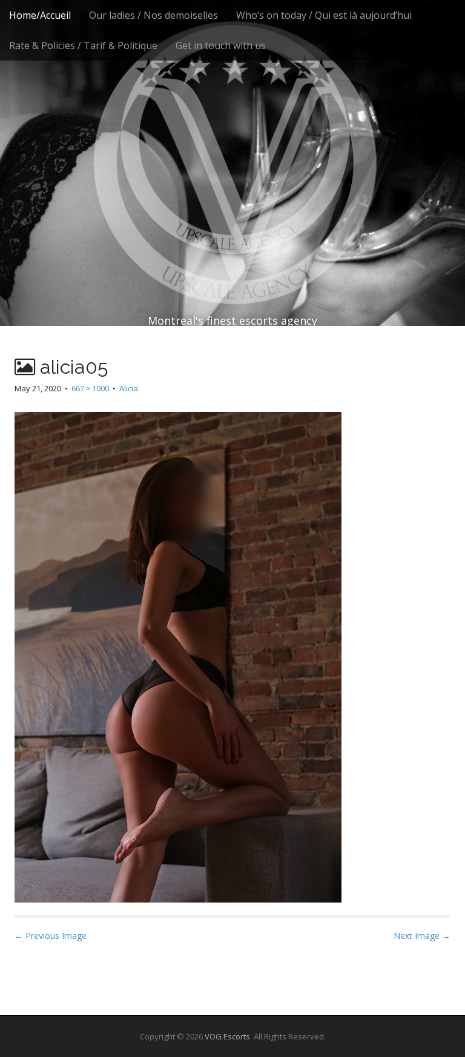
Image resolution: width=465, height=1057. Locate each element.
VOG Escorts (227, 1036)
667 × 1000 (90, 388)
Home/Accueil (40, 15)
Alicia (128, 388)
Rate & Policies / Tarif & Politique (83, 45)
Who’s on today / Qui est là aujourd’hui (324, 15)
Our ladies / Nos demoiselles (153, 15)
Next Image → (422, 935)
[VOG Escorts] (232, 139)
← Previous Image (51, 935)
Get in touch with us (221, 45)
